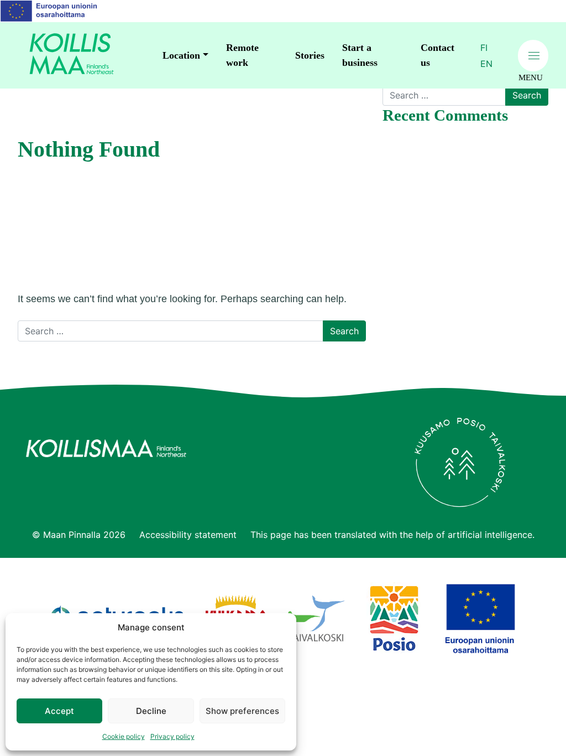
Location (181, 55)
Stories (309, 55)
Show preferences (242, 711)
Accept (59, 711)
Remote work (242, 55)
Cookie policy (123, 736)
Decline (151, 711)
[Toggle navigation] (533, 55)
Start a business (360, 55)
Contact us (437, 55)
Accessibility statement (188, 534)
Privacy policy (172, 736)
